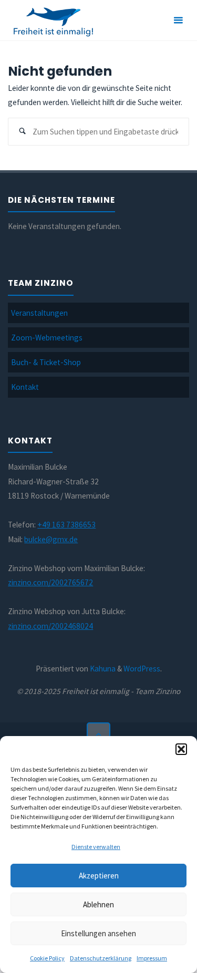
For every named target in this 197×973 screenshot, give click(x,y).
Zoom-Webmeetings (46, 338)
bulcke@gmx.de (51, 539)
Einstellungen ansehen (98, 933)
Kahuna (102, 669)
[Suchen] (22, 132)
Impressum (152, 958)
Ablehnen (98, 904)
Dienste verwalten (95, 847)
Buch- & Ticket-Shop (46, 362)
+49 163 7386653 (66, 525)
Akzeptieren (99, 876)
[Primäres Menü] (178, 20)
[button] (181, 749)
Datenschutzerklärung (100, 958)
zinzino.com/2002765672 (50, 582)
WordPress (141, 669)
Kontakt (25, 387)
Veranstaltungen (39, 313)
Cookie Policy (47, 958)
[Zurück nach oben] (99, 734)
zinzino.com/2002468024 (50, 626)
